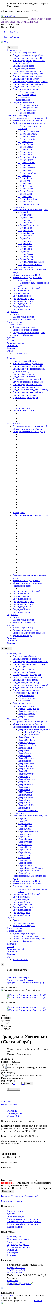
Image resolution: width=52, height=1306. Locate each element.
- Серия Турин (25, 230)
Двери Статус (25, 795)
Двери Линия (25, 766)
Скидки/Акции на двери (19, 1247)
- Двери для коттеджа (28, 107)
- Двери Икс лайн (27, 157)
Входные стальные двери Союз (28, 55)
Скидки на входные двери (26, 330)
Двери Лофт (24, 802)
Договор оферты (15, 1211)
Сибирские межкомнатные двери (29, 123)
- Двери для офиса (27, 110)
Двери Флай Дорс (27, 805)
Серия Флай (24, 821)
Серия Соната (25, 844)
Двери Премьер (26, 758)
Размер (4, 1062)
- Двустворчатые (26, 92)
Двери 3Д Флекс (26, 742)
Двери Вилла (24, 750)
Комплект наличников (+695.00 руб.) (12, 1079)
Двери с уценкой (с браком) (26, 288)
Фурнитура (12, 311)
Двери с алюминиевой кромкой (34, 729)
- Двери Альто (25, 149)
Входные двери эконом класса (27, 76)
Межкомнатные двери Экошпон (28, 120)
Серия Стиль (24, 847)
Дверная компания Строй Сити (22, 1219)
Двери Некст (24, 761)
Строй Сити (7, 1295)
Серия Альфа (24, 860)
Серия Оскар (24, 852)
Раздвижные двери (22, 280)
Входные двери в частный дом (28, 84)
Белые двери (19, 207)
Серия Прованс (26, 826)
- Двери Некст (25, 154)
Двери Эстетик (25, 797)
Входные (11, 358)
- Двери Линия (25, 160)
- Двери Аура (24, 181)
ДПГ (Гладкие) (25, 792)
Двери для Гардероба (23, 298)
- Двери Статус (25, 188)
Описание (12, 1110)
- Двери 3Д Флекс (27, 136)
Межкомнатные (14, 423)
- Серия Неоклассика (28, 225)
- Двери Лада (24, 170)
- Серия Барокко (26, 233)
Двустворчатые (26, 695)
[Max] (2, 1303)
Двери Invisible (31, 734)
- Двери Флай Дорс (27, 199)
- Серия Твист (25, 228)
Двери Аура (24, 787)
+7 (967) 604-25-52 (10, 37)
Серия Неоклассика (28, 831)
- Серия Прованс (26, 220)
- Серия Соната (26, 238)
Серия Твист (24, 834)
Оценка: (5, 1188)
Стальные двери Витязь (24, 52)
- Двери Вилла (25, 144)
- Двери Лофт (25, 196)
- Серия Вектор (26, 256)
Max (5, 42)
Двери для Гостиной (23, 301)
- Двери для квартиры (29, 105)
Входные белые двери (23, 65)
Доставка (11, 337)
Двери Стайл (24, 753)
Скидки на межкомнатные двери (29, 332)
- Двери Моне (25, 194)
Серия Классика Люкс (29, 870)
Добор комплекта (9, 1064)
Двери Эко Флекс (27, 740)
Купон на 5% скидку (23, 335)
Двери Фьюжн (25, 784)
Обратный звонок (29, 21)
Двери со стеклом (21, 290)
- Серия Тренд (25, 249)
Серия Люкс (24, 849)
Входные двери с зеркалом (26, 86)
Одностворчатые (26, 698)
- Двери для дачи (26, 113)
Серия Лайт (24, 857)
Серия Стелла (25, 865)
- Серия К (23, 212)
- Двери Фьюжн (26, 178)
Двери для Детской (22, 303)
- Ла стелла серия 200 (28, 204)
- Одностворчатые (27, 94)
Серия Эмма (24, 829)
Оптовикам (12, 345)
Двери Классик (26, 774)
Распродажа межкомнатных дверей (30, 118)
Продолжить (7, 1191)
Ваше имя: (6, 1167)
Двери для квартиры (28, 708)
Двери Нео (23, 771)
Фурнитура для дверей (18, 1244)
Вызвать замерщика (41, 19)
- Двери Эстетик (26, 191)
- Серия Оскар (25, 246)
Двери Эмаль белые (28, 737)
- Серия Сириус (26, 267)
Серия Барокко (25, 839)
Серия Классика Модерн (30, 868)
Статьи (10, 340)
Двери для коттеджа (28, 711)
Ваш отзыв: (6, 1180)
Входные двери (14, 50)
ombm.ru (38, 1300)
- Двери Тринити (26, 162)
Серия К (22, 818)
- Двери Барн (24, 175)
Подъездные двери (22, 99)
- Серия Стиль (25, 241)
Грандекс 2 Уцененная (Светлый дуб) (25, 982)
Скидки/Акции (14, 324)
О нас (10, 350)
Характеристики (15, 1113)
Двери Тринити (26, 768)
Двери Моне (24, 800)
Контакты (12, 348)
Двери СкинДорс (27, 779)
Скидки (11, 625)
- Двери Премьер (26, 152)
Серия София (25, 823)
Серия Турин (24, 836)
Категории (12, 47)
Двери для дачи (26, 716)
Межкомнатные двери (18, 115)
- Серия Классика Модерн (31, 262)
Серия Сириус (25, 873)
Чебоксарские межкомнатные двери (30, 209)
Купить (29, 1084)
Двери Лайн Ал (32, 732)
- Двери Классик (26, 167)
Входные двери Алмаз (24, 68)
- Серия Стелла (25, 259)
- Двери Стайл (25, 147)
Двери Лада (24, 776)
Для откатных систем (23, 316)
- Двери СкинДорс (27, 173)
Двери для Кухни (21, 306)
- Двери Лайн (25, 201)
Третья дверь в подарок (24, 327)
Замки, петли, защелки (24, 319)
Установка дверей (15, 343)
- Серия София (25, 217)
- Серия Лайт (24, 251)
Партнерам (12, 1252)
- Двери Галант (25, 141)
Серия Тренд (24, 855)
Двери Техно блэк (27, 745)
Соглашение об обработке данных (24, 1221)
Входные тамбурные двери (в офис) (30, 81)
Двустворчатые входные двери (28, 73)
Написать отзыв (9, 1104)
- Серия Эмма (25, 222)
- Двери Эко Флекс (27, 133)
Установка (12, 638)
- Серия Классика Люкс (30, 264)
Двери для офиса (26, 713)
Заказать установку (10, 21)
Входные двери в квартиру (26, 79)
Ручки (16, 314)
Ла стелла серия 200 (28, 810)
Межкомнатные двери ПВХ (26, 275)
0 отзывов (6, 1101)
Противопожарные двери (25, 89)
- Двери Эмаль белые (28, 131)
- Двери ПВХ (25, 183)
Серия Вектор (25, 863)
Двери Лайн (24, 808)
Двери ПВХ (24, 789)
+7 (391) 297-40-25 (10, 32)
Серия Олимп (25, 842)
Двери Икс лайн (26, 763)
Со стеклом (24, 700)
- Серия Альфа (25, 254)
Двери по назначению (23, 102)
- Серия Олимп (25, 235)
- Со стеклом (24, 97)
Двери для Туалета (22, 309)
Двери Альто (24, 755)
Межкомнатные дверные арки (27, 277)
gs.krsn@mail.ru (14, 1272)
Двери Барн (24, 781)
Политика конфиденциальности (23, 1224)
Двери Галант (25, 747)
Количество (7, 1083)
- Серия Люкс (25, 243)
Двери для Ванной (22, 296)
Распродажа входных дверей (27, 71)
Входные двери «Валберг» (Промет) (30, 58)
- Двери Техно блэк (28, 139)
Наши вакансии (20, 353)
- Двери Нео (24, 165)
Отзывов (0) (13, 1116)
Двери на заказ (14, 322)
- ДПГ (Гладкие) (26, 186)
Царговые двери (21, 293)
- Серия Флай (25, 215)
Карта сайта (13, 1255)
